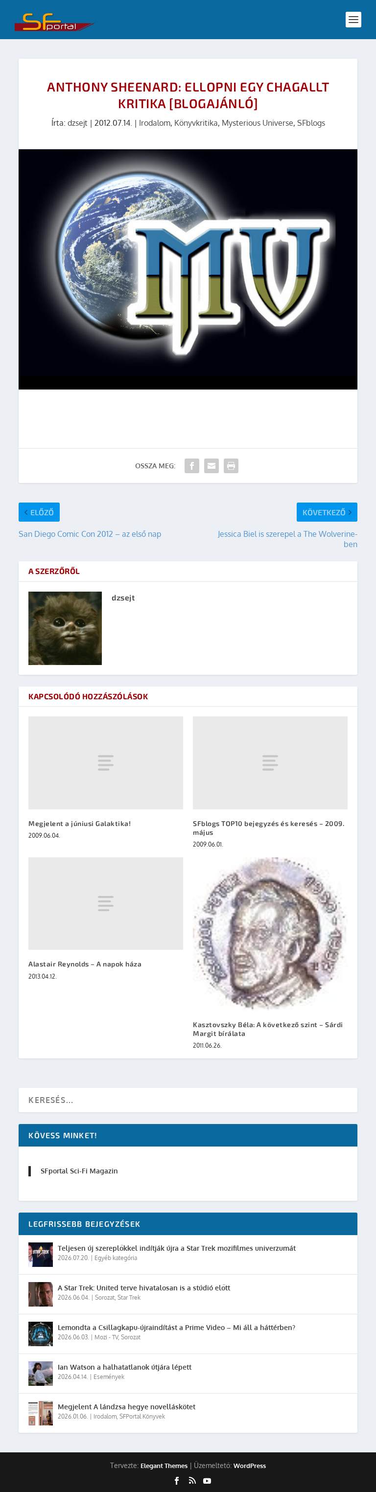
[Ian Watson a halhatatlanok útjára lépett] (40, 1373)
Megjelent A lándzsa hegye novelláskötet (126, 1406)
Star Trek (129, 1297)
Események (109, 1376)
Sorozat (105, 1297)
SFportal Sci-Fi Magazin (79, 1171)
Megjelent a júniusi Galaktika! (79, 823)
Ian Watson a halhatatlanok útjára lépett (124, 1367)
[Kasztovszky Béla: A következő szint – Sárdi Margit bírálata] (270, 933)
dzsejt (78, 123)
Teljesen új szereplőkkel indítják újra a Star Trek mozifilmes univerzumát (177, 1248)
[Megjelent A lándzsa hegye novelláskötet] (40, 1413)
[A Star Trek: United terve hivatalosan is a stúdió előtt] (40, 1294)
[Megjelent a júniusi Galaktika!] (105, 762)
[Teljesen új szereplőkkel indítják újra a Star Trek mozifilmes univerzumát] (40, 1254)
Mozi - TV (106, 1337)
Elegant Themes (164, 1465)
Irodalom (154, 123)
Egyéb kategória (115, 1258)
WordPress (250, 1465)
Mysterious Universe (257, 123)
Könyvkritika (196, 123)
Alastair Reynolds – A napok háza (84, 964)
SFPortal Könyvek (142, 1416)
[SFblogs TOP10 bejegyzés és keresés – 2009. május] (270, 762)
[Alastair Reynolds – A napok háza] (105, 903)
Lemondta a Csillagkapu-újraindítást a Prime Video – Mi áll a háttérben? (176, 1327)
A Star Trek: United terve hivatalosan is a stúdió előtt (144, 1288)
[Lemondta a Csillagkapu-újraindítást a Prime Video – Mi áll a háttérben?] (40, 1334)
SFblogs (311, 123)
